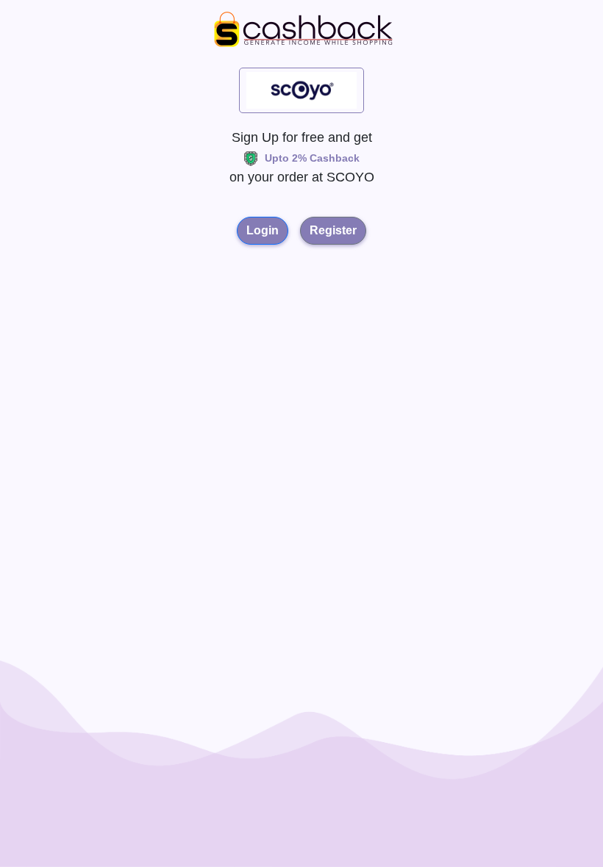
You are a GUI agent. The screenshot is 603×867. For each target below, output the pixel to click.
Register (333, 230)
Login (262, 230)
